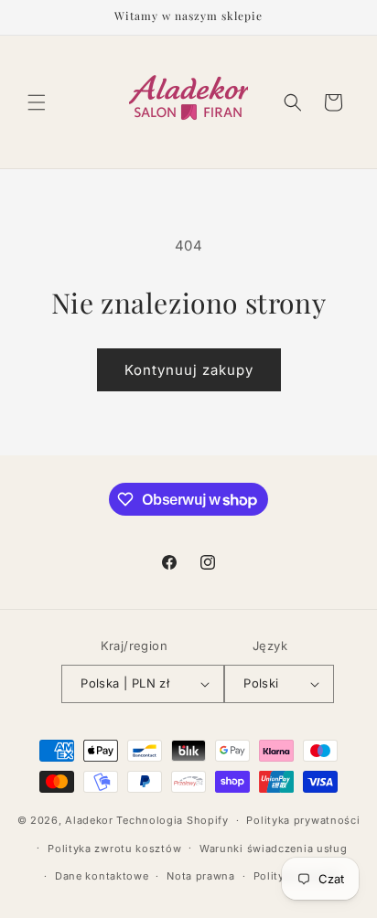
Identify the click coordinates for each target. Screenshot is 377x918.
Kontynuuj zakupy (188, 370)
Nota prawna (201, 876)
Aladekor (89, 820)
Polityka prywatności (303, 820)
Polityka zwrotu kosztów (114, 848)
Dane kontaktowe (102, 876)
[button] (36, 102)
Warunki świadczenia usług (273, 848)
